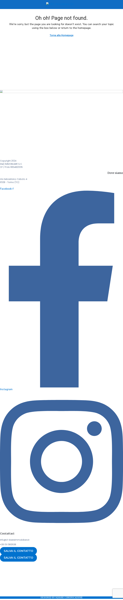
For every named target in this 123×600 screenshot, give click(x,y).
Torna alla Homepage (61, 35)
